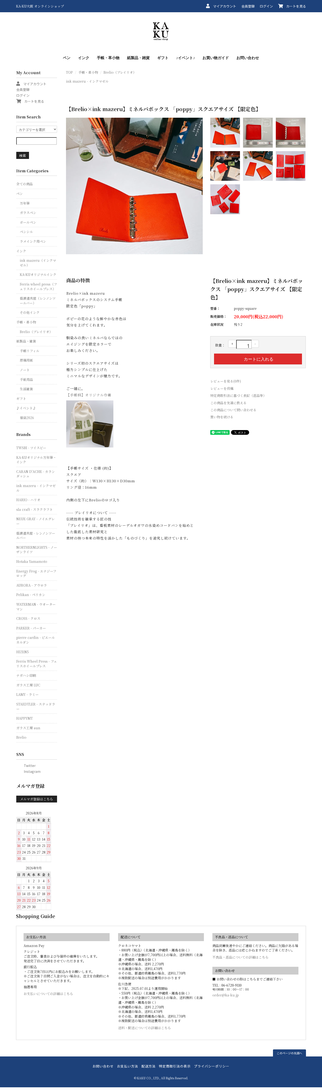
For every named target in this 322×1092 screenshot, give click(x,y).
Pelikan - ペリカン (30, 594)
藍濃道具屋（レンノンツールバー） (38, 300)
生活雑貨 (26, 389)
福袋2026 (27, 417)
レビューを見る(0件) (225, 381)
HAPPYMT (24, 718)
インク (83, 57)
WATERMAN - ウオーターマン (36, 606)
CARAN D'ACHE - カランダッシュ (35, 474)
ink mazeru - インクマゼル (87, 81)
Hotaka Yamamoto (31, 561)
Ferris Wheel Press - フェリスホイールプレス (36, 663)
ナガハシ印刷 (26, 675)
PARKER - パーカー (31, 628)
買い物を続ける (221, 417)
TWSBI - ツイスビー (31, 447)
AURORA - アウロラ (31, 585)
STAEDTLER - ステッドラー (35, 706)
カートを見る (294, 6)
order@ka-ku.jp (225, 995)
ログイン (266, 6)
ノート (25, 369)
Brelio (21, 737)
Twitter (28, 765)
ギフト (163, 57)
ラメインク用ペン (33, 241)
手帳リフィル (29, 350)
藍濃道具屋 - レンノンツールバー (35, 535)
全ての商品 (24, 183)
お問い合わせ (247, 57)
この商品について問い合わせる (233, 409)
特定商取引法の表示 (175, 1066)
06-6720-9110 (231, 985)
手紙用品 (26, 379)
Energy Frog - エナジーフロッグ (36, 573)
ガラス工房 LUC (28, 685)
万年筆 (25, 203)
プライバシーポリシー (211, 1066)
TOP (69, 72)
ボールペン (28, 222)
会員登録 (248, 6)
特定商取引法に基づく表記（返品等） (238, 395)
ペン (66, 57)
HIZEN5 (22, 651)
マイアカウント (223, 6)
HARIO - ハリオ (28, 499)
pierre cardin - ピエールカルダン (35, 640)
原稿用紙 (26, 360)
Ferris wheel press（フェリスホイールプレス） (38, 286)
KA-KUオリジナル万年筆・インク (36, 459)
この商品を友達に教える (228, 402)
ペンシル (26, 231)
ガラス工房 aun (28, 727)
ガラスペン (28, 212)
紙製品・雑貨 (138, 57)
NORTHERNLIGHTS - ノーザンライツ (36, 549)
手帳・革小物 (108, 57)
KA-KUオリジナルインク (38, 274)
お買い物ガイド (215, 57)
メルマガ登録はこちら (36, 799)
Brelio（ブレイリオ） (119, 72)
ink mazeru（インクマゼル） (38, 262)
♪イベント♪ (185, 57)
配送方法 (148, 1066)
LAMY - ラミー (27, 694)
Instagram (31, 771)
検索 (22, 155)
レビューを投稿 (221, 388)
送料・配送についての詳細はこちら (144, 1027)
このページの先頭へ (289, 1053)
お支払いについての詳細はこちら (48, 993)
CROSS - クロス (28, 618)
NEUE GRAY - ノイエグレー (35, 521)
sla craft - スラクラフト (34, 509)
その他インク (30, 312)
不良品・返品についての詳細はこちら (240, 957)
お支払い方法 (127, 1066)
